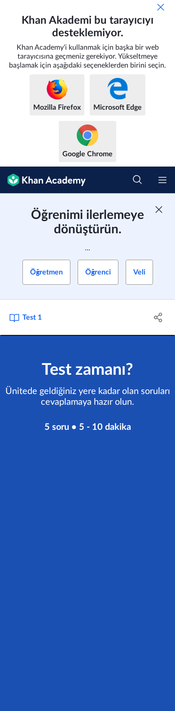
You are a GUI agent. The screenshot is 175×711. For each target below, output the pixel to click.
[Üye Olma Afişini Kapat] (159, 209)
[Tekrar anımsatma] (160, 7)
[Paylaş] (158, 317)
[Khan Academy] (43, 180)
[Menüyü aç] (162, 180)
